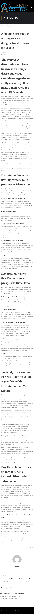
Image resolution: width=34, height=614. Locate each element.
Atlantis (14, 26)
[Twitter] (28, 548)
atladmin (17, 566)
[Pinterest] (31, 548)
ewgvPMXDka (19, 593)
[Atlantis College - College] (14, 7)
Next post (28, 576)
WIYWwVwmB (4, 593)
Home (2, 26)
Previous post (6, 576)
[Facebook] (24, 548)
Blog (8, 26)
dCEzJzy (11, 593)
